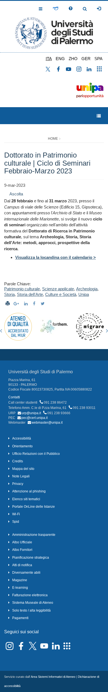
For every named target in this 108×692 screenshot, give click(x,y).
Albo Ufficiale (22, 542)
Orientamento (22, 446)
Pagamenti (20, 618)
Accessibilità (21, 438)
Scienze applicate (58, 288)
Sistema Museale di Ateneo (32, 603)
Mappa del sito (23, 469)
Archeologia (86, 288)
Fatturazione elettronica (30, 595)
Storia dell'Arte (30, 294)
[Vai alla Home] (54, 26)
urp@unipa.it (31, 413)
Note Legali (21, 476)
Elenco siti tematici (26, 499)
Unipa (83, 294)
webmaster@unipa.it (47, 422)
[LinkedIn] (26, 303)
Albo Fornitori (22, 550)
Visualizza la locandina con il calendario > (55, 257)
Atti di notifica (22, 565)
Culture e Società (60, 294)
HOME (53, 139)
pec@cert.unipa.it (34, 418)
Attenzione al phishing (29, 491)
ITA (49, 58)
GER (86, 58)
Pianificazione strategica (30, 558)
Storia (9, 294)
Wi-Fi (16, 514)
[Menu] (99, 116)
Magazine (19, 580)
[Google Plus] (17, 303)
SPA (98, 58)
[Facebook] (35, 303)
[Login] (99, 8)
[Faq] (71, 8)
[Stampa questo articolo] (8, 303)
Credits (17, 461)
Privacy (17, 484)
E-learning (20, 588)
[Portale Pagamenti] (55, 8)
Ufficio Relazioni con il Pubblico (36, 454)
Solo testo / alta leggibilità (31, 610)
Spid (15, 522)
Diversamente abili (26, 573)
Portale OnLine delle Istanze (33, 507)
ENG (60, 58)
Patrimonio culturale (22, 288)
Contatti (14, 397)
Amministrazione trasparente (33, 535)
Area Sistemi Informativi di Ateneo (53, 676)
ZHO (73, 58)
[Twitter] (43, 303)
